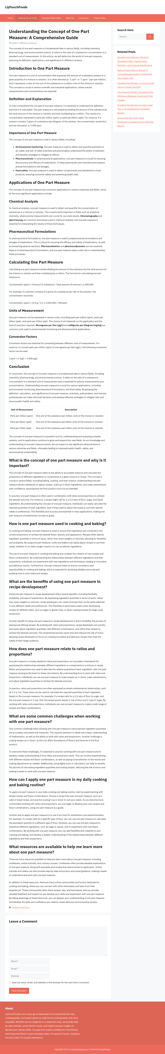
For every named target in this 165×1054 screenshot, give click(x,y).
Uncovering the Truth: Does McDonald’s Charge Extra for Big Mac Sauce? (135, 122)
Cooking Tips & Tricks (27, 18)
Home (10, 18)
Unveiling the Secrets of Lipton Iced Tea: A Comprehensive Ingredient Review (134, 109)
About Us (70, 18)
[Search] (150, 37)
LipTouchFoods (16, 7)
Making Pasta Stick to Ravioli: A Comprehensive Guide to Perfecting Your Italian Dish (134, 74)
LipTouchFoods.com (79, 1049)
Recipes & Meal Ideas (51, 18)
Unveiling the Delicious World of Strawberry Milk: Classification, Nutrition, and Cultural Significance (134, 61)
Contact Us (84, 18)
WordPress (105, 1049)
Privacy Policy (100, 18)
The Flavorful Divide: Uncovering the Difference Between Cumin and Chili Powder (135, 96)
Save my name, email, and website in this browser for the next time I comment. (51, 982)
